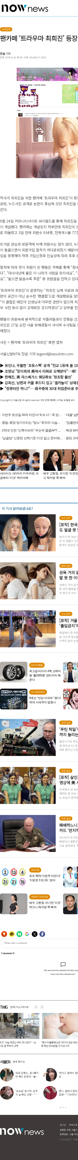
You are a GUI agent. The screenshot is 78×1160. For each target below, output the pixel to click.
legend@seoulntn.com (55, 353)
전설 (2, 53)
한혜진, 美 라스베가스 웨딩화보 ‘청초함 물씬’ (38, 377)
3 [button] (65, 1107)
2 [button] (63, 1107)
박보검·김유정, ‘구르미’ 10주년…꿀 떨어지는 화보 (27, 1094)
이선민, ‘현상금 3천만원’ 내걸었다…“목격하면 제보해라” (27, 1076)
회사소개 (73, 1124)
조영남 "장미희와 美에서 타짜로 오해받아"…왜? (40, 371)
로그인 (63, 1124)
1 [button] (60, 1107)
